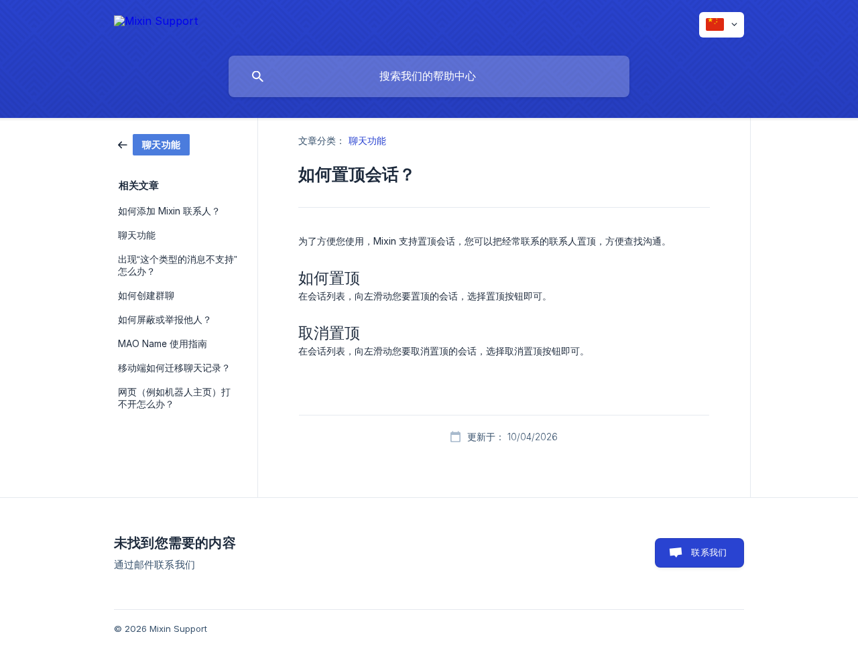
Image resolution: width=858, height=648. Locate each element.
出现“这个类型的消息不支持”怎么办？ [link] (177, 265)
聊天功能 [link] (137, 235)
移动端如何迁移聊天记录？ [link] (174, 368)
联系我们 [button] (709, 552)
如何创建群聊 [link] (146, 295)
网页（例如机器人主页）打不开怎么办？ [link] (174, 398)
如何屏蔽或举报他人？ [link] (165, 319)
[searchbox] (429, 76)
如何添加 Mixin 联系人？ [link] (169, 211)
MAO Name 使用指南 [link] (162, 343)
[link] (154, 143)
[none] (156, 21)
